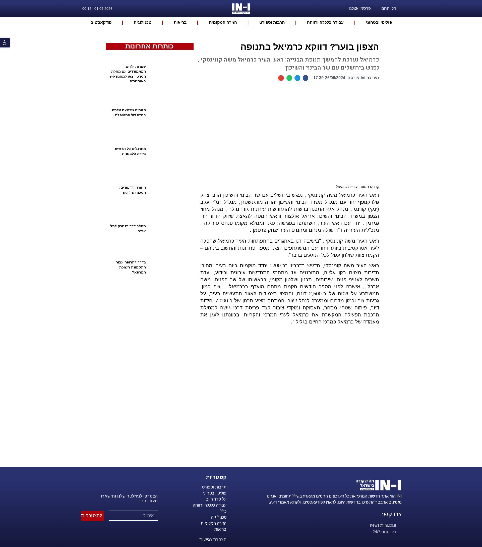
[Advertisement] (287, 402)
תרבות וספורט (272, 22)
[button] (306, 78)
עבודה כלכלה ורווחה (325, 22)
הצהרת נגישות (212, 539)
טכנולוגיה (142, 22)
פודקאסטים (100, 22)
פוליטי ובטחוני (379, 22)
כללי (222, 511)
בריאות (180, 22)
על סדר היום (216, 499)
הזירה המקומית (223, 22)
